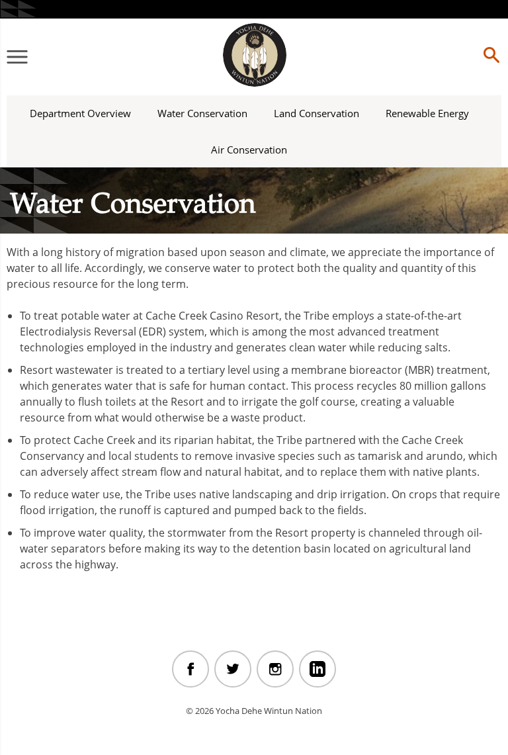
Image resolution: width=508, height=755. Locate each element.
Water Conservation (202, 113)
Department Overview (80, 113)
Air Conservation (249, 149)
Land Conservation (316, 113)
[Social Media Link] (190, 669)
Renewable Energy (427, 113)
